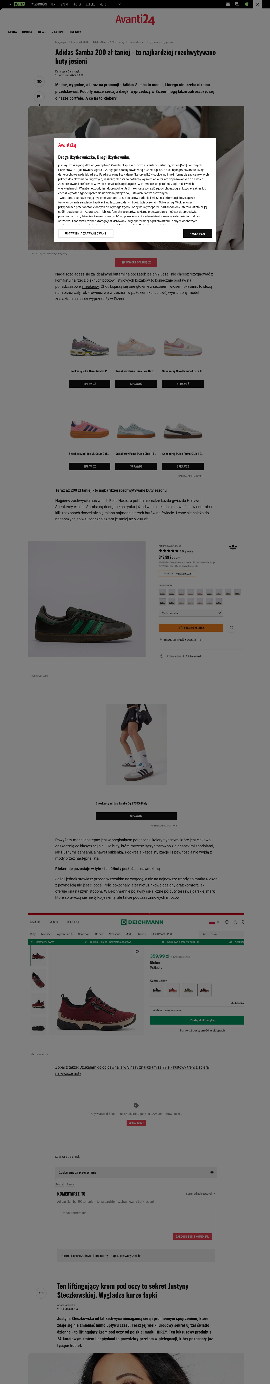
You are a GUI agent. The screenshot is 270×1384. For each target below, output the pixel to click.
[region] (135, 190)
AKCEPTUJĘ (197, 233)
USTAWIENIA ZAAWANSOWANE (85, 233)
